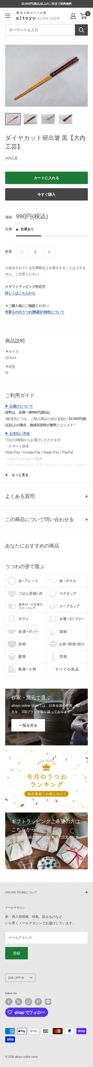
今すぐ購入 (46, 194)
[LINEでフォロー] (48, 1001)
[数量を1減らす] (21, 251)
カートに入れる (46, 178)
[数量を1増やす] (49, 251)
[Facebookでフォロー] (8, 1001)
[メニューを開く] (7, 16)
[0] (83, 16)
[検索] (81, 30)
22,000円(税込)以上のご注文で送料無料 (46, 3)
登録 (16, 953)
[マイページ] (73, 16)
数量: (9, 251)
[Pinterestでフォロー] (38, 1001)
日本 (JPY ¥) (16, 977)
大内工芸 (11, 158)
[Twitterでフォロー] (18, 1001)
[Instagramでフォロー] (28, 1001)
